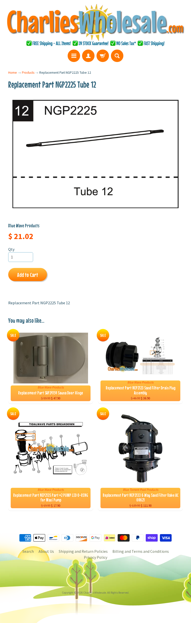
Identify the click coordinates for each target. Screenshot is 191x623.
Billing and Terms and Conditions (140, 551)
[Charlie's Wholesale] (95, 25)
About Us (46, 551)
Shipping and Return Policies (83, 551)
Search (28, 551)
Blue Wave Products (24, 225)
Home (12, 72)
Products (28, 72)
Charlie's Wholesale (94, 592)
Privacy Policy (95, 557)
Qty (11, 249)
